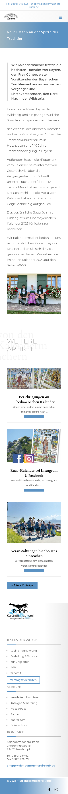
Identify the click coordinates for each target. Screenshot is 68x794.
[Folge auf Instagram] (56, 789)
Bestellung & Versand (24, 656)
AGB (13, 667)
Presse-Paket (19, 708)
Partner (15, 714)
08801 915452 (19, 3)
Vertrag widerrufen (23, 680)
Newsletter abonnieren (25, 697)
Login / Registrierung (24, 650)
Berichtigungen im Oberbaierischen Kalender (34, 399)
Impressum (18, 720)
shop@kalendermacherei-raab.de (45, 5)
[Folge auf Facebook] (49, 789)
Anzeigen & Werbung (24, 703)
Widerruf (16, 673)
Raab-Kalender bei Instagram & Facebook (34, 473)
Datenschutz (19, 725)
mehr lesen (34, 416)
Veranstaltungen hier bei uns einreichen (34, 553)
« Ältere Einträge (22, 585)
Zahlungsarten (20, 662)
